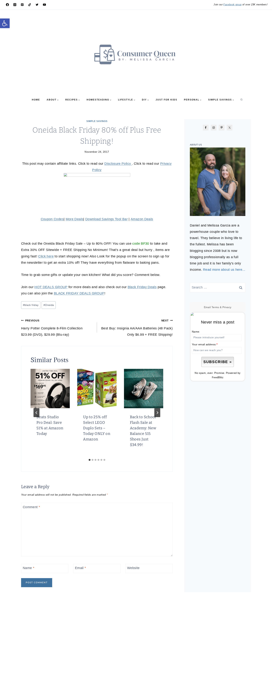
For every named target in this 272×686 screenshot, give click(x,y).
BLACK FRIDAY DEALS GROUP (79, 293)
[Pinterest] (22, 5)
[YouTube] (44, 5)
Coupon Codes (52, 219)
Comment (31, 507)
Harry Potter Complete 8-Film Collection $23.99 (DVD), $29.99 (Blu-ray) (52, 327)
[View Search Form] (241, 100)
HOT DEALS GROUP (50, 287)
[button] (5, 23)
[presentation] (50, 388)
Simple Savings (97, 121)
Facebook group (232, 4)
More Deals (74, 219)
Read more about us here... (224, 269)
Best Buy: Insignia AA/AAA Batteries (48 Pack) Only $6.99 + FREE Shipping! (137, 327)
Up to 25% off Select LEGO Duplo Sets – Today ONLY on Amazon (96, 428)
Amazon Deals (142, 219)
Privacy (226, 307)
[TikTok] (30, 5)
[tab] (89, 460)
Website (133, 568)
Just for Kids (166, 99)
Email (80, 568)
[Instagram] (15, 5)
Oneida (48, 304)
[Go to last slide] (36, 412)
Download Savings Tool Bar (106, 219)
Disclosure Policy (118, 163)
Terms (215, 307)
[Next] (157, 412)
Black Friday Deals (142, 287)
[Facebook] (7, 5)
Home (36, 99)
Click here (46, 256)
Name (28, 568)
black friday (31, 304)
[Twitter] (37, 5)
